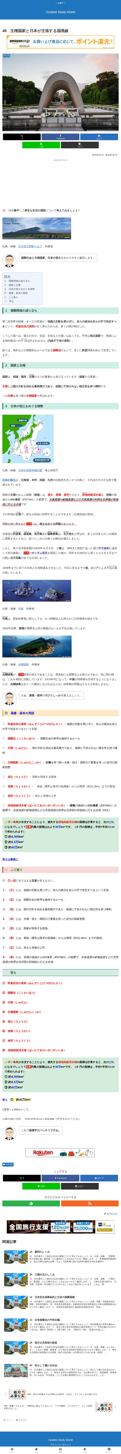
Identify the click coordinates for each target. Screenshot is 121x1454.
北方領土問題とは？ (30, 246)
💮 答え (9, 301)
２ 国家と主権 (14, 285)
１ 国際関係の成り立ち (17, 281)
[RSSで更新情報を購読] (90, 1203)
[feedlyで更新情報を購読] (31, 1203)
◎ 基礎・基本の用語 (16, 293)
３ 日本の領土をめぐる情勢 (21, 289)
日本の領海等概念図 (30, 470)
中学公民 (9, 1164)
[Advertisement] (60, 182)
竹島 (21, 608)
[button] (80, 145)
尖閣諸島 (23, 664)
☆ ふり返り (11, 297)
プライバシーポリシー (60, 1444)
